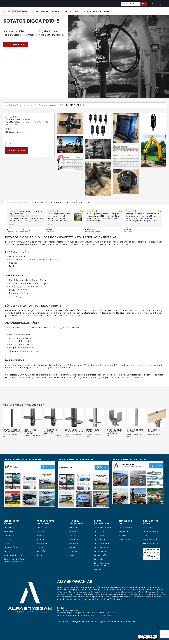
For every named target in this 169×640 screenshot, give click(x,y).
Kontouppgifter (125, 527)
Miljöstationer (43, 543)
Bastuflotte (74, 539)
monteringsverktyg (30, 122)
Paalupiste (43, 122)
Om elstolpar (100, 551)
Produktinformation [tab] (17, 203)
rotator (8, 124)
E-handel (75, 11)
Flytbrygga (74, 527)
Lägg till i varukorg (16, 151)
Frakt (145, 535)
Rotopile (15, 124)
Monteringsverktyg (50, 105)
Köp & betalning (150, 539)
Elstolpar (41, 547)
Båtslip (72, 535)
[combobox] (130, 4)
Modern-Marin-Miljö (13, 555)
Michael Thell (129, 621)
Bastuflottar (42, 539)
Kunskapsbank (101, 11)
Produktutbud (59, 11)
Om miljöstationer (102, 547)
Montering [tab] (70, 203)
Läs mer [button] (11, 224)
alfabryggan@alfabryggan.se (71, 613)
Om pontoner (100, 535)
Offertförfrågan (11, 547)
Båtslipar (41, 535)
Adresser (123, 535)
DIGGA (18, 122)
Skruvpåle (33, 105)
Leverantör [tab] (55, 203)
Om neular (99, 559)
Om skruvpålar (101, 555)
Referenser (42, 11)
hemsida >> (137, 377)
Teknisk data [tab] (39, 203)
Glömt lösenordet (127, 539)
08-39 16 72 (92, 613)
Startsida (10, 105)
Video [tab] (81, 203)
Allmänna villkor (150, 543)
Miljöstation (74, 543)
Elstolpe (73, 547)
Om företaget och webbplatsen (102, 564)
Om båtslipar (100, 539)
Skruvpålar (42, 551)
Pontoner (41, 531)
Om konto (147, 527)
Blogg (87, 11)
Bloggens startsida (103, 527)
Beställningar (125, 531)
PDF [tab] (89, 203)
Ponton (72, 531)
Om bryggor (99, 531)
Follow (49, 466)
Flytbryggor (42, 527)
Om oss (7, 551)
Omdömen (9, 527)
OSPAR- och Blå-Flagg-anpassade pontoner (15, 560)
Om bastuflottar (101, 543)
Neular (40, 555)
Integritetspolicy (150, 531)
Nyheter (97, 569)
